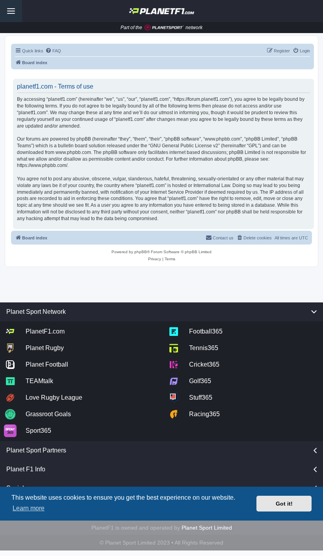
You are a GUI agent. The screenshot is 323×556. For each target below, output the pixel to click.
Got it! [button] (284, 503)
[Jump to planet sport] (164, 28)
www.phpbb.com (73, 152)
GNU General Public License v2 (184, 145)
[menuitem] (53, 51)
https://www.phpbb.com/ (42, 165)
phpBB (140, 252)
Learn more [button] (29, 508)
